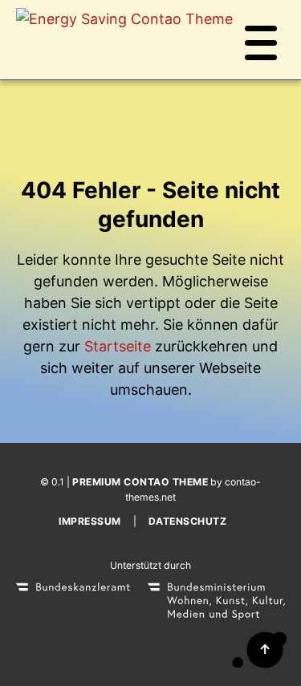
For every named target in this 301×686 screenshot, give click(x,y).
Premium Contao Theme (140, 482)
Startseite (117, 346)
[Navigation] (261, 40)
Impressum (90, 521)
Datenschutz (187, 521)
